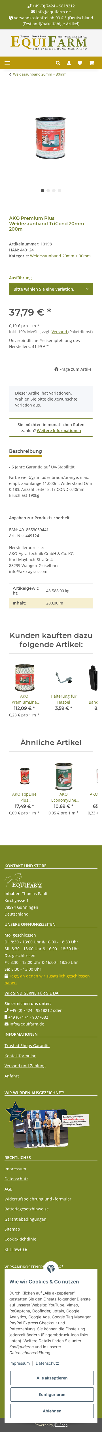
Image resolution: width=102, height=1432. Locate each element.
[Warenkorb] (91, 63)
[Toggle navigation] (7, 62)
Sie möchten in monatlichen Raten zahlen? (51, 427)
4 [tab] (59, 190)
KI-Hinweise (16, 1249)
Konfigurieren (52, 1394)
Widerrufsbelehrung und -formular (38, 1199)
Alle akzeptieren (52, 1377)
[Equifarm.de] (48, 43)
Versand (60, 331)
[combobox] (51, 289)
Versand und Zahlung (25, 1065)
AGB (8, 1189)
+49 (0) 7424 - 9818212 (53, 6)
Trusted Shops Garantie (27, 1045)
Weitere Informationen (59, 430)
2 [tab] (48, 190)
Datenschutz (16, 1178)
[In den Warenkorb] (13, 92)
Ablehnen (52, 1410)
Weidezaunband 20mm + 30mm (60, 256)
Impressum (15, 1169)
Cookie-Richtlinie (20, 1239)
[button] (59, 63)
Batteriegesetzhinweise (27, 1209)
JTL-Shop (60, 1424)
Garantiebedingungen (25, 1219)
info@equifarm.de (53, 11)
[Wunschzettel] (80, 63)
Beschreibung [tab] (25, 451)
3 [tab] (54, 190)
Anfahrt (12, 1076)
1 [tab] (42, 190)
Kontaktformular (20, 1055)
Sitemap (12, 1229)
